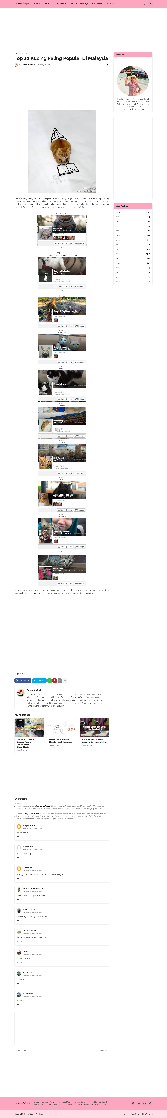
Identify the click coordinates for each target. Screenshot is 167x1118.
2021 (133, 231)
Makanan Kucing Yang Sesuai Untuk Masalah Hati (94, 740)
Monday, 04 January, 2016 (32, 828)
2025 (133, 212)
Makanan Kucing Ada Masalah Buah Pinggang (60, 740)
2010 (133, 282)
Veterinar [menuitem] (96, 4)
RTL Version (147, 1114)
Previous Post (21, 1051)
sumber (37, 593)
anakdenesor (29, 930)
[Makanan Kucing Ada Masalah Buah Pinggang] (62, 727)
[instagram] (150, 1103)
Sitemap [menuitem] (110, 4)
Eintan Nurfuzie (34, 690)
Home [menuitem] (37, 4)
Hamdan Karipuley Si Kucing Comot (62, 256)
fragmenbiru (29, 825)
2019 (133, 240)
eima (25, 951)
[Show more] (65, 680)
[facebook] (133, 1103)
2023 (133, 221)
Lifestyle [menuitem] (60, 4)
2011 (133, 277)
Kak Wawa (28, 972)
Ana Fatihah (29, 909)
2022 (133, 226)
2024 (133, 217)
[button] (145, 3)
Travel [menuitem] (72, 4)
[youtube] (144, 1103)
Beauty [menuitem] (83, 4)
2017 (133, 249)
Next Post (104, 1051)
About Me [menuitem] (47, 4)
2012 (133, 272)
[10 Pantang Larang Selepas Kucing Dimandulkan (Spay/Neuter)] (29, 727)
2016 (133, 254)
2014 (133, 263)
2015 (133, 258)
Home (17, 53)
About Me (135, 1114)
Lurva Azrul (32, 204)
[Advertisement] (83, 30)
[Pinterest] (54, 680)
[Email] (60, 680)
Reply (19, 836)
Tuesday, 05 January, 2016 (32, 870)
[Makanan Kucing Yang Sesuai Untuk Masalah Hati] (94, 727)
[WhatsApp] (49, 680)
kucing (24, 53)
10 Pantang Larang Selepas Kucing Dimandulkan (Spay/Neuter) (26, 743)
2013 (133, 268)
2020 (133, 235)
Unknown (28, 867)
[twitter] (139, 1103)
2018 (133, 244)
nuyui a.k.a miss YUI (33, 888)
